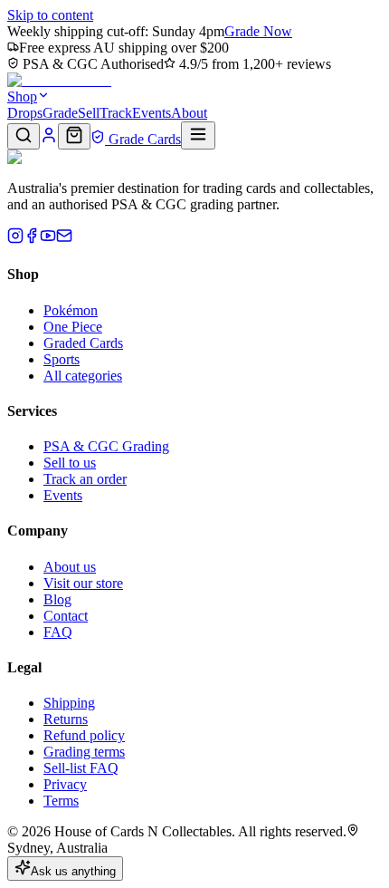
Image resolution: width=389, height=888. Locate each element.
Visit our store (83, 583)
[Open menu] (198, 135)
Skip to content (50, 15)
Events (151, 113)
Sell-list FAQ (81, 768)
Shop (22, 96)
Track (116, 113)
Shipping (69, 702)
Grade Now (258, 31)
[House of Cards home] (59, 80)
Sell (89, 113)
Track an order (85, 479)
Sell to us (69, 462)
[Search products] (23, 136)
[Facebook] (32, 238)
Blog (57, 599)
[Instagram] (15, 238)
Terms (61, 800)
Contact (65, 615)
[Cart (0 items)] (74, 136)
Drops (25, 113)
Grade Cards (143, 139)
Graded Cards (83, 343)
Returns (65, 719)
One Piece (72, 326)
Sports (61, 359)
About (189, 113)
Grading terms (84, 751)
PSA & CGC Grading (106, 446)
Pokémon (70, 310)
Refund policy (84, 735)
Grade (60, 113)
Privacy (65, 784)
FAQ (57, 632)
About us (69, 566)
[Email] (64, 238)
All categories (82, 375)
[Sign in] (49, 139)
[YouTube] (48, 238)
